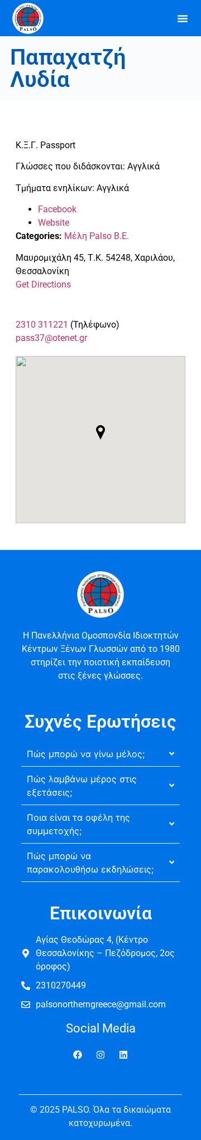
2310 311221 (42, 324)
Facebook (57, 209)
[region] (100, 1044)
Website (53, 222)
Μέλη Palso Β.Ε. (96, 236)
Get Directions (43, 284)
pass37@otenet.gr (51, 338)
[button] (182, 18)
